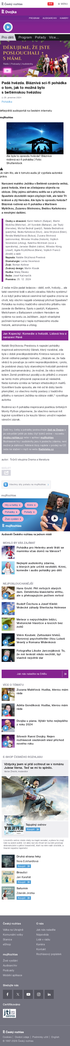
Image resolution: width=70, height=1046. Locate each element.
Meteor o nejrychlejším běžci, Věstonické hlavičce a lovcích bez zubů (40, 623)
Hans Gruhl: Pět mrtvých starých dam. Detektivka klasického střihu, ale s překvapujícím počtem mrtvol (40, 592)
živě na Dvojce (56, 429)
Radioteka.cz (46, 449)
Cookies (7, 1037)
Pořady (40, 37)
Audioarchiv (50, 18)
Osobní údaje (22, 1037)
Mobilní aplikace (12, 975)
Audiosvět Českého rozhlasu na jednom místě (27, 534)
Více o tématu (13, 684)
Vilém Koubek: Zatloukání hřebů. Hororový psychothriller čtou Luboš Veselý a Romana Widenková (41, 638)
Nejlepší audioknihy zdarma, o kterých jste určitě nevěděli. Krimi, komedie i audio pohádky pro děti (41, 566)
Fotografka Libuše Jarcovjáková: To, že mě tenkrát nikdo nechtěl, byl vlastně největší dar (41, 654)
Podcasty (8, 970)
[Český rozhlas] (12, 4)
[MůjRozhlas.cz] (6, 117)
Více (54, 37)
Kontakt (41, 949)
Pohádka (7, 101)
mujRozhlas (47, 437)
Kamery (64, 18)
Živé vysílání (12, 519)
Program (34, 18)
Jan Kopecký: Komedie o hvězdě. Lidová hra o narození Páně (35, 335)
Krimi (30, 505)
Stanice (7, 939)
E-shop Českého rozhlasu (23, 757)
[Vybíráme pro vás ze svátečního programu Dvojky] (35, 59)
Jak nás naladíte (46, 929)
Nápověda (42, 934)
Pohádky (10, 512)
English (55, 1037)
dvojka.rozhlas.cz (13, 437)
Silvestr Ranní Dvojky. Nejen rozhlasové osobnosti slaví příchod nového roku (40, 740)
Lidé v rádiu (43, 939)
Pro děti (8, 37)
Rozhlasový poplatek (48, 954)
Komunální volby (13, 934)
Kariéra (40, 944)
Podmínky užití (40, 1037)
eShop (7, 944)
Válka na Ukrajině (13, 929)
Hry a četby (11, 505)
